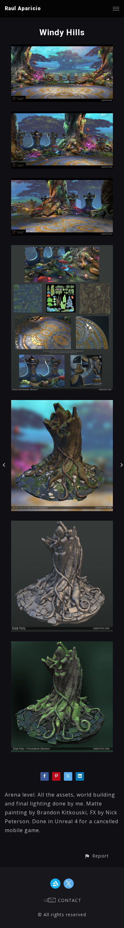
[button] (96, 855)
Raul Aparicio (23, 8)
